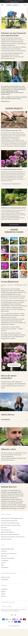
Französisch (4, 589)
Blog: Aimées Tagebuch (7, 532)
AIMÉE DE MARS (15, 625)
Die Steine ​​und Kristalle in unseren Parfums (13, 536)
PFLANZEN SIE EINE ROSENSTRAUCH (11, 183)
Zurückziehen (4, 567)
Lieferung (3, 551)
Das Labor (4, 527)
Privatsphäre (4, 560)
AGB (2, 565)
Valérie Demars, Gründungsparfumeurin (12, 518)
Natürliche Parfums (6, 539)
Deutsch (3, 594)
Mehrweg (3, 555)
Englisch (3, 591)
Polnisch (3, 596)
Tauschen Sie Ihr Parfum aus (8, 553)
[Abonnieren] (26, 606)
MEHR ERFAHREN (14, 224)
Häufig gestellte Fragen (7, 549)
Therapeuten (4, 579)
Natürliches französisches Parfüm (10, 534)
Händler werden (5, 577)
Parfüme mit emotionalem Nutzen (10, 523)
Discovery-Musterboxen (7, 558)
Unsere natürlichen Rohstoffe (9, 520)
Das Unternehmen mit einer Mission (11, 525)
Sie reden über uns (6, 530)
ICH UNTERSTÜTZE (14, 365)
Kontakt (3, 562)
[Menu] (2, 5)
